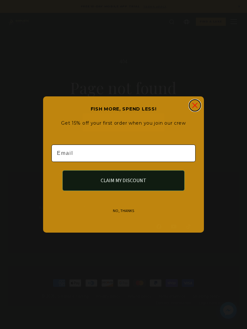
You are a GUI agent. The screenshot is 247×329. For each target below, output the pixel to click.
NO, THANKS (123, 211)
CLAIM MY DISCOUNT (123, 180)
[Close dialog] (195, 105)
